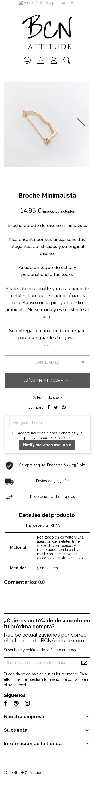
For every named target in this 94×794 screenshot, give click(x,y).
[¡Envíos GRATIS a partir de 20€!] (47, 2)
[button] (82, 125)
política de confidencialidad (47, 437)
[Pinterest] (63, 408)
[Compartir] (48, 408)
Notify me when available (47, 445)
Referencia (37, 525)
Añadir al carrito (47, 381)
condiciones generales (56, 433)
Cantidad (44, 362)
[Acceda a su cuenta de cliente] (53, 58)
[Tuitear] (55, 408)
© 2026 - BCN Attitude (23, 773)
